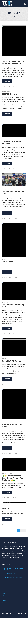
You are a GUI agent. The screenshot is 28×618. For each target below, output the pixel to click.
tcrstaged (6, 497)
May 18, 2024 (5, 259)
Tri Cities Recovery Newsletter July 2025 (14, 581)
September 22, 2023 (7, 473)
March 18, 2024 (5, 422)
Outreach (5, 508)
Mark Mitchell (7, 86)
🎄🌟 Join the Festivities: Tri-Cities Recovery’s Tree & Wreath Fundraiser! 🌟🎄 (13, 478)
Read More (7, 81)
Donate (4, 602)
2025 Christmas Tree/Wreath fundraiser (14, 577)
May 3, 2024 (5, 302)
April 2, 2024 (5, 358)
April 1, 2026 (5, 58)
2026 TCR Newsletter (9, 94)
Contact (4, 600)
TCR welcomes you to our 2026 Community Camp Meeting (13, 62)
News (16, 86)
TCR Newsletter (7, 262)
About (3, 595)
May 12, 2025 (5, 189)
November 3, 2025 (6, 139)
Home (3, 593)
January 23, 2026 (6, 91)
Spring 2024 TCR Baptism (11, 361)
